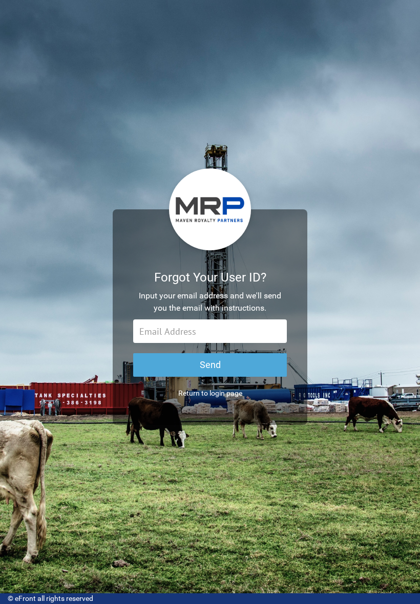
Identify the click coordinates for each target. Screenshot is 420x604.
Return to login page (210, 393)
